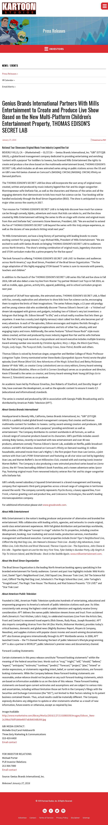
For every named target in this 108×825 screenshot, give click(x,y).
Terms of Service (46, 817)
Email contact (9, 742)
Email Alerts (8, 86)
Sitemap (86, 817)
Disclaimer (75, 817)
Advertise (22, 817)
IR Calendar (7, 80)
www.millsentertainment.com (86, 553)
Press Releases (9, 73)
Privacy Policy (62, 817)
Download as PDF (99, 140)
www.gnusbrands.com (54, 504)
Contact (33, 817)
